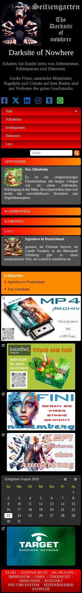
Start (9, 111)
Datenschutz (34, 573)
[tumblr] (49, 102)
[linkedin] (27, 102)
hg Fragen (63, 573)
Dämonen (13, 136)
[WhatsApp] (60, 102)
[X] (15, 102)
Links (39, 577)
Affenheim (13, 119)
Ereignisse (30, 581)
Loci (9, 144)
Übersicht (59, 577)
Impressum (19, 577)
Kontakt (54, 581)
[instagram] (38, 102)
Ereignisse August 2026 (22, 479)
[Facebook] (4, 102)
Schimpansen (15, 127)
